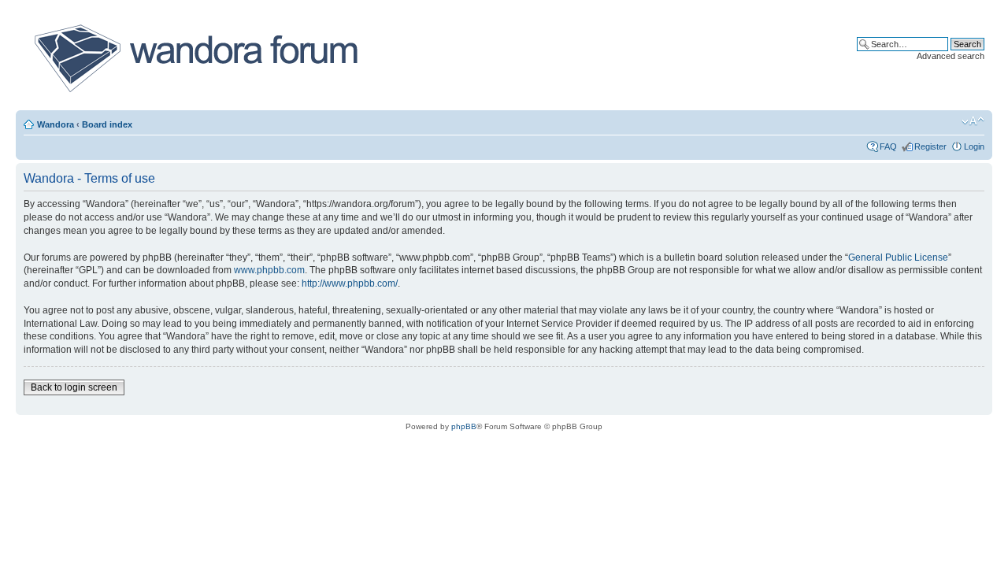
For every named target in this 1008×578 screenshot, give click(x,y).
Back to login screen (74, 387)
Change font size (973, 121)
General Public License (898, 257)
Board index (107, 124)
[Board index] (195, 58)
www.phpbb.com (269, 270)
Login (974, 146)
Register (930, 146)
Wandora (55, 124)
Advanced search (950, 56)
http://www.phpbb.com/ (350, 283)
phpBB (463, 426)
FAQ (888, 146)
